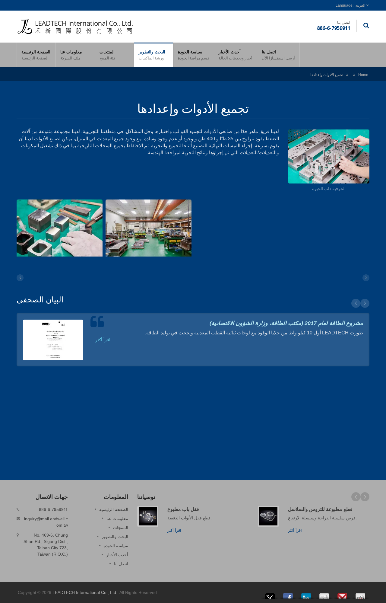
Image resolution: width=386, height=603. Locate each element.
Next (364, 303)
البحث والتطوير (152, 55)
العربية (360, 5)
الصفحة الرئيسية (35, 55)
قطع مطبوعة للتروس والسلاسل (320, 509)
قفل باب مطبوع (183, 509)
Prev (355, 303)
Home (363, 75)
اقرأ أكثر (102, 339)
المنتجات (107, 55)
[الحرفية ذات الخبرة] (328, 157)
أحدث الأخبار (235, 55)
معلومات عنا (71, 55)
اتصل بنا (278, 55)
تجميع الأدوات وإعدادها (326, 75)
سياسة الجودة (193, 55)
